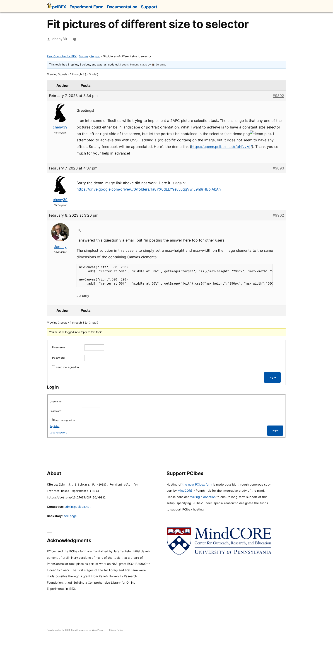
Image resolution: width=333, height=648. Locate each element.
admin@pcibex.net (78, 506)
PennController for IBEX (62, 56)
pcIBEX (59, 6)
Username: (59, 347)
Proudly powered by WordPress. (87, 630)
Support (149, 6)
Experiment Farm (87, 6)
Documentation (122, 6)
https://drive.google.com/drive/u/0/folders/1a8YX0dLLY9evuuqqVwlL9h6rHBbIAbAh (149, 189)
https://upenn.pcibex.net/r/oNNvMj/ (221, 146)
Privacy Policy (116, 630)
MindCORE (185, 490)
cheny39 (59, 39)
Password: (58, 357)
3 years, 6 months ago (133, 64)
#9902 (278, 215)
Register (54, 426)
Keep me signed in (67, 367)
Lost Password (58, 432)
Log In (272, 377)
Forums (83, 56)
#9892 (278, 95)
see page (70, 516)
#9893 (278, 168)
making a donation (203, 497)
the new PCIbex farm (197, 484)
